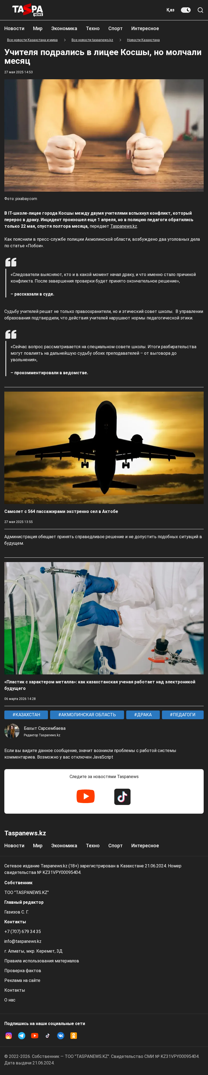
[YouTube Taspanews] (85, 796)
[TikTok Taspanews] (122, 796)
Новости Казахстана (143, 40)
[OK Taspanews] (73, 1035)
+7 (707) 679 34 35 (22, 931)
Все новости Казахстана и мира (32, 40)
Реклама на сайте (22, 980)
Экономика (64, 28)
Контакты (14, 990)
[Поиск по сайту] (200, 10)
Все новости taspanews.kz (92, 40)
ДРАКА (144, 714)
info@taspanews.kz (22, 941)
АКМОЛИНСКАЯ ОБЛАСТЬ (88, 714)
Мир (38, 28)
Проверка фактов (22, 970)
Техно (93, 28)
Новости (14, 28)
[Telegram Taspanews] (21, 1035)
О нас (9, 1000)
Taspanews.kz (123, 226)
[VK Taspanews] (60, 1035)
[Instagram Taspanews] (8, 1035)
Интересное (145, 28)
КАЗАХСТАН (27, 714)
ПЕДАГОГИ (184, 714)
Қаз (170, 9)
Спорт (115, 28)
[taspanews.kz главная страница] (27, 10)
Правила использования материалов (41, 960)
